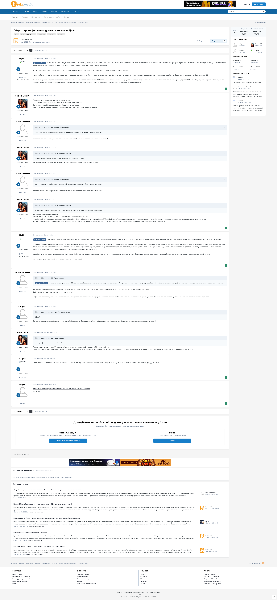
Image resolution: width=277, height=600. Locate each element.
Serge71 (22, 306)
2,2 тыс (23, 140)
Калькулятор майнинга (20, 581)
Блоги (35, 11)
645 (23, 403)
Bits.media (16, 11)
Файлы (79, 581)
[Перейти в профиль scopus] (22, 366)
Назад (19, 50)
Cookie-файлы (155, 592)
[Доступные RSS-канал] (263, 563)
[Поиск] (263, 11)
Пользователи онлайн (52, 17)
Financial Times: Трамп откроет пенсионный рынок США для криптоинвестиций (43, 504)
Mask (207, 521)
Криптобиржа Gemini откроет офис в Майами (30, 532)
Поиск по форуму (83, 579)
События (44, 11)
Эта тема (255, 11)
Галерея (25, 17)
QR (155, 597)
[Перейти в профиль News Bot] (16, 40)
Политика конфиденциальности (136, 592)
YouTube (143, 584)
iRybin (22, 58)
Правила (76, 11)
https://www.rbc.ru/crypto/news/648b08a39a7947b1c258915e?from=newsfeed (61, 389)
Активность (65, 11)
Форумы (15, 17)
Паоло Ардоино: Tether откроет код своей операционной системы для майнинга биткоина (47, 518)
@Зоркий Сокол (39, 63)
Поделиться (202, 41)
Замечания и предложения (86, 584)
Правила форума (83, 574)
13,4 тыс (23, 377)
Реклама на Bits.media (212, 576)
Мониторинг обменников (21, 576)
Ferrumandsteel (22, 122)
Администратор (209, 574)
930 (23, 325)
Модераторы (35, 17)
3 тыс (23, 115)
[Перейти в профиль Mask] (202, 522)
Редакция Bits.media (211, 579)
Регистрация (258, 4)
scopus (22, 358)
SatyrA (22, 384)
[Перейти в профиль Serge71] (22, 314)
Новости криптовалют (42, 42)
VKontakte (143, 579)
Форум (26, 11)
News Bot (28, 40)
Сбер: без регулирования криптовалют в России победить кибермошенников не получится (47, 490)
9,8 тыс (23, 77)
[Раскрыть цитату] (36, 127)
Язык (119, 592)
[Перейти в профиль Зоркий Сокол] (22, 103)
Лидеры (66, 17)
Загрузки (54, 11)
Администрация (82, 576)
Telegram (143, 581)
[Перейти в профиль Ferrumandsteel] (22, 129)
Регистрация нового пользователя (68, 440)
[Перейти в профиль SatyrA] (22, 392)
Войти (246, 4)
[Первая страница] (14, 50)
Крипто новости (17, 574)
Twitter (142, 574)
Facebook (143, 576)
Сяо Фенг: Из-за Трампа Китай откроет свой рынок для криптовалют (39, 546)
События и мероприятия (212, 584)
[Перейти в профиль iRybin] (22, 66)
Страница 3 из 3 (40, 50)
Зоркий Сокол (22, 96)
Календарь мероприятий (21, 579)
